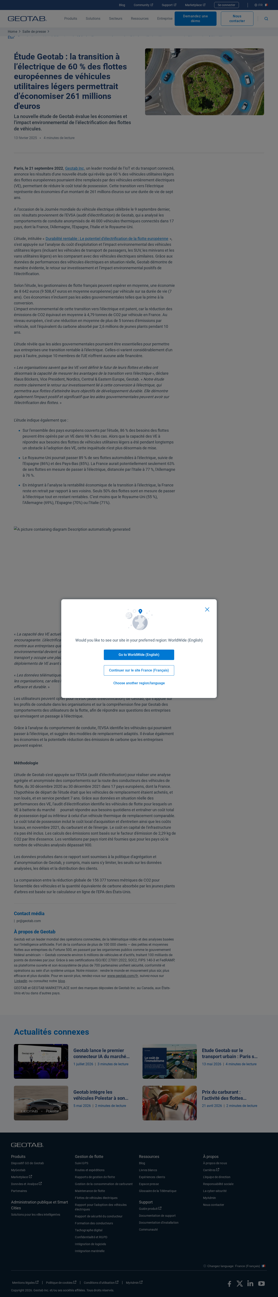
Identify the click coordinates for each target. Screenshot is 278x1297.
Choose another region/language (139, 683)
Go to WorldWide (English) (139, 655)
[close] (207, 609)
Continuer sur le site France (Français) (139, 670)
